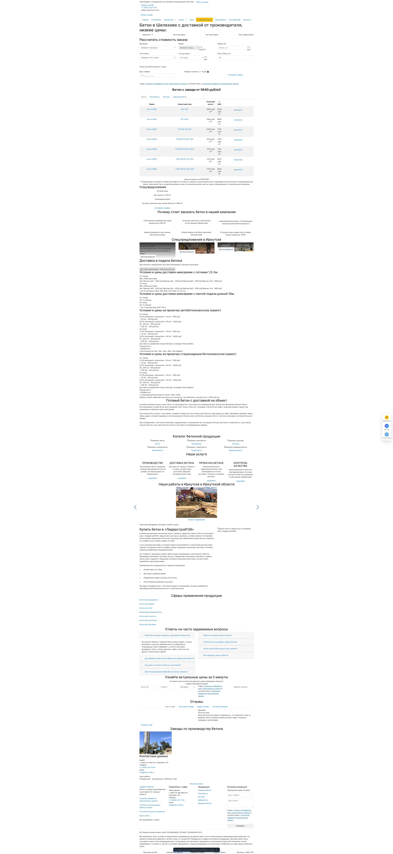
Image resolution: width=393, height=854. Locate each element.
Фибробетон (203, 800)
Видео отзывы (203, 707)
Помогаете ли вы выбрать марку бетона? (220, 642)
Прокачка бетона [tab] (167, 269)
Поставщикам (234, 20)
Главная (145, 20)
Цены (192, 20)
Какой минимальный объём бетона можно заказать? (166, 672)
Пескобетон (154, 97)
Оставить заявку (162, 208)
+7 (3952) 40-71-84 (149, 8)
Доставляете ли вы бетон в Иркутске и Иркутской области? (169, 658)
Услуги (181, 20)
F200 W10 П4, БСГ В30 (185, 169)
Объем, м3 (222, 44)
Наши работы (220, 20)
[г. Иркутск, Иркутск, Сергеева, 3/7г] (197, 743)
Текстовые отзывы (186, 707)
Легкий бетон (157, 450)
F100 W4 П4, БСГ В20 (184, 139)
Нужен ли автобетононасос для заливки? (220, 649)
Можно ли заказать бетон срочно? (217, 635)
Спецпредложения (204, 20)
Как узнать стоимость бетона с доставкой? (162, 665)
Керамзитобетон (180, 97)
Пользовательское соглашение (152, 811)
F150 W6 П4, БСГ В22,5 (184, 149)
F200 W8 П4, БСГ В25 (184, 159)
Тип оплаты (144, 54)
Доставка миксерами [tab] (149, 269)
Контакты (247, 20)
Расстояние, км (224, 54)
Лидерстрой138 (147, 5)
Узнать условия (202, 2)
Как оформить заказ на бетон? (215, 655)
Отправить (240, 826)
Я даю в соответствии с (189, 84)
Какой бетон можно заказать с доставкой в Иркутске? (167, 635)
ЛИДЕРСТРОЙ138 (147, 787)
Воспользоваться (148, 257)
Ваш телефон (145, 72)
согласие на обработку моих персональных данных (166, 84)
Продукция (168, 20)
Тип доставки (184, 54)
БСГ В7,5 (184, 109)
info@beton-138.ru (147, 772)
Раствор (166, 97)
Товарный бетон (204, 790)
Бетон (143, 97)
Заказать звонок (240, 687)
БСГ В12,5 (185, 119)
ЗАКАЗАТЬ (238, 110)
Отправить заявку (235, 75)
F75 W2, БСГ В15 (184, 129)
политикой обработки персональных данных (220, 84)
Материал (144, 44)
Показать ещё (146, 725)
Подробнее (152, 478)
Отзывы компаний (219, 707)
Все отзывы (170, 707)
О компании (156, 20)
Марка (181, 44)
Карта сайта (144, 816)
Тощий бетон (196, 450)
